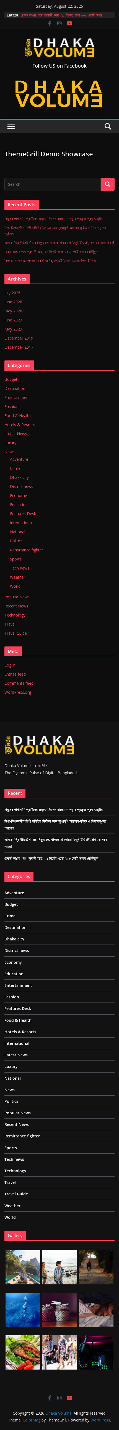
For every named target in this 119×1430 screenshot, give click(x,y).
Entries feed (15, 674)
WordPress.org (17, 692)
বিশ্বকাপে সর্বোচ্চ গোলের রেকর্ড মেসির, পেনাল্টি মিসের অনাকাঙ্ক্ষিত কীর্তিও (50, 260)
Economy (18, 495)
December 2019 (18, 338)
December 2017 (18, 347)
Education (19, 504)
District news (21, 486)
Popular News (17, 596)
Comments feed (18, 683)
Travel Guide (15, 633)
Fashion (11, 406)
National (17, 531)
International (21, 522)
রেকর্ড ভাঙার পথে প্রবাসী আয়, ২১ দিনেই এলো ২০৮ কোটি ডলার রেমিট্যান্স (51, 251)
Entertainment (17, 397)
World (15, 586)
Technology (14, 615)
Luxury (10, 442)
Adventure (19, 459)
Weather (17, 577)
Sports (16, 559)
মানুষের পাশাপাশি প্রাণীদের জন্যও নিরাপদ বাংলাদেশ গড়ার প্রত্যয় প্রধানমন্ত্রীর (53, 218)
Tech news (19, 568)
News (9, 451)
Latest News (15, 433)
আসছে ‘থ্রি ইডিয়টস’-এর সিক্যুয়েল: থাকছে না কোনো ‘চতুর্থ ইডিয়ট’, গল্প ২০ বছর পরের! (59, 242)
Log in (9, 665)
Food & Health (17, 415)
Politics (16, 540)
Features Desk (23, 513)
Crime (15, 468)
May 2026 (13, 310)
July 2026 (12, 292)
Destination (14, 388)
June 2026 (13, 301)
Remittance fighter (26, 549)
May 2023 (13, 329)
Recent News (16, 606)
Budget (10, 379)
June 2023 (13, 320)
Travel (9, 624)
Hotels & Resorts (19, 424)
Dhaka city (19, 477)
